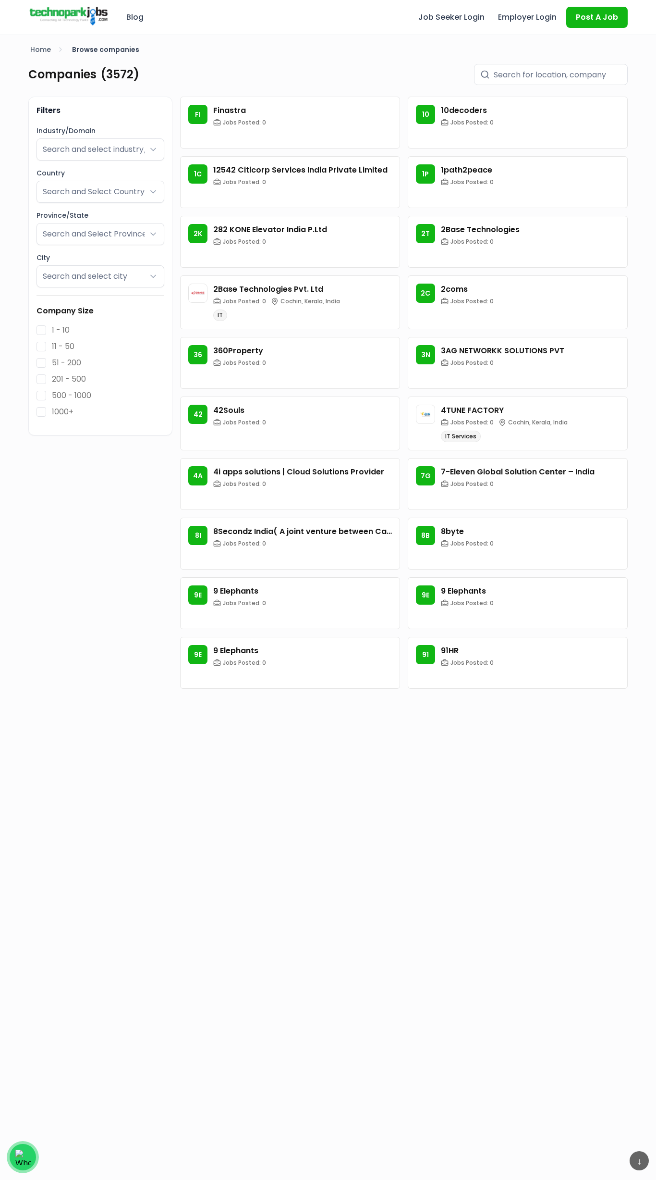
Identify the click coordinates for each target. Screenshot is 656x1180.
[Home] (68, 15)
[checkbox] (41, 330)
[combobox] (94, 149)
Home (40, 49)
